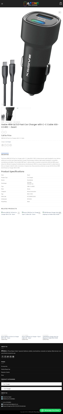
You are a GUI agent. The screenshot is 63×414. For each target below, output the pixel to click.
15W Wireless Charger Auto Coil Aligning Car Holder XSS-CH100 (50, 337)
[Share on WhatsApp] (2, 145)
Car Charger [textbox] (6, 388)
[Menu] (2, 4)
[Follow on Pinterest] (13, 357)
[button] (50, 410)
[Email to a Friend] (10, 145)
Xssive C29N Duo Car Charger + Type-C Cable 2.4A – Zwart (31, 337)
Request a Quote (5, 372)
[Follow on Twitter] (8, 357)
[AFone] (31, 4)
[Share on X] (8, 145)
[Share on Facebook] (5, 145)
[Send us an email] (10, 357)
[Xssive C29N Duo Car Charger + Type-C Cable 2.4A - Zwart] (31, 272)
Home (2, 122)
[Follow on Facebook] (2, 357)
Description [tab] (5, 154)
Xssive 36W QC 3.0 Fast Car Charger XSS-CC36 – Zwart (10, 337)
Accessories (8, 122)
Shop (2, 375)
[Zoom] (3, 104)
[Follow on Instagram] (5, 357)
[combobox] (31, 388)
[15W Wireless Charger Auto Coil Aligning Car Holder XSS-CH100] (52, 272)
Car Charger (16, 122)
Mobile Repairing (5, 369)
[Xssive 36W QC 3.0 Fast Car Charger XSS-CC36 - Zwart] (10, 272)
